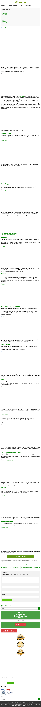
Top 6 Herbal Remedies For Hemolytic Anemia (29, 567)
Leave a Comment (20, 556)
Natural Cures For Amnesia (6, 12)
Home (8, 702)
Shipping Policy (25, 702)
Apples (3, 16)
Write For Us (31, 702)
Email (3, 589)
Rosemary (4, 21)
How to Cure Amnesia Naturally (8, 234)
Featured (22, 564)
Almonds (3, 15)
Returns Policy (18, 702)
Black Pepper (4, 14)
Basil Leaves (4, 19)
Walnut (3, 23)
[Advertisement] (10, 56)
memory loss (21, 96)
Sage (3, 20)
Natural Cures (26, 564)
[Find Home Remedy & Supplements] (20, 2)
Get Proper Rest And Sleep (7, 22)
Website (3, 594)
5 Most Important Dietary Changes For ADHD (11, 567)
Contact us (12, 702)
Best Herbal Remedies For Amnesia (9, 233)
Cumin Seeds (4, 13)
